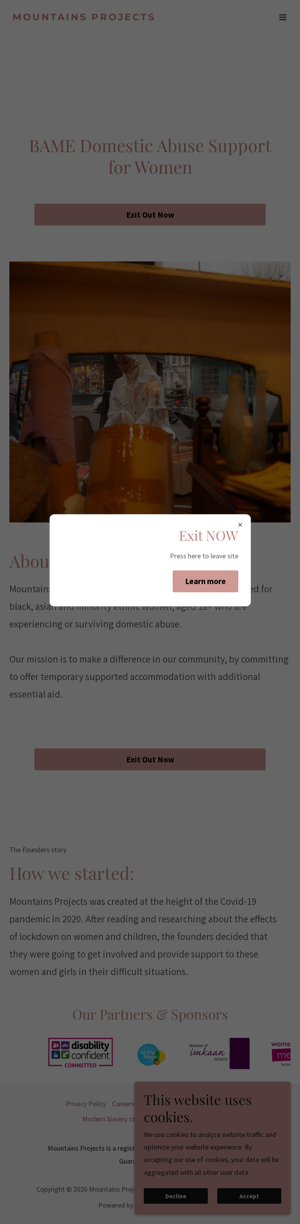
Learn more (205, 581)
